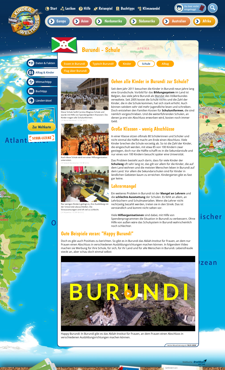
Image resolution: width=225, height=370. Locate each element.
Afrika (207, 21)
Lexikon (70, 8)
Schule (146, 64)
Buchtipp (41, 91)
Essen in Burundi (74, 64)
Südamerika (147, 21)
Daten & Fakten (45, 63)
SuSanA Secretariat (71, 163)
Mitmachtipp (44, 82)
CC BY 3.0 (82, 120)
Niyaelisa (68, 212)
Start (53, 8)
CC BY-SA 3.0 (78, 212)
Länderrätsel (44, 100)
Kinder (127, 64)
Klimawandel (151, 8)
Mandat (159, 96)
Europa (61, 21)
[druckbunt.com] (194, 362)
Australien (179, 21)
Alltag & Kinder (45, 72)
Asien (84, 21)
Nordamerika (113, 21)
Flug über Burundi (75, 71)
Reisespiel (105, 8)
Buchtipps (127, 8)
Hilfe (87, 8)
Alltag (165, 64)
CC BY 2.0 (84, 163)
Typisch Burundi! (103, 64)
